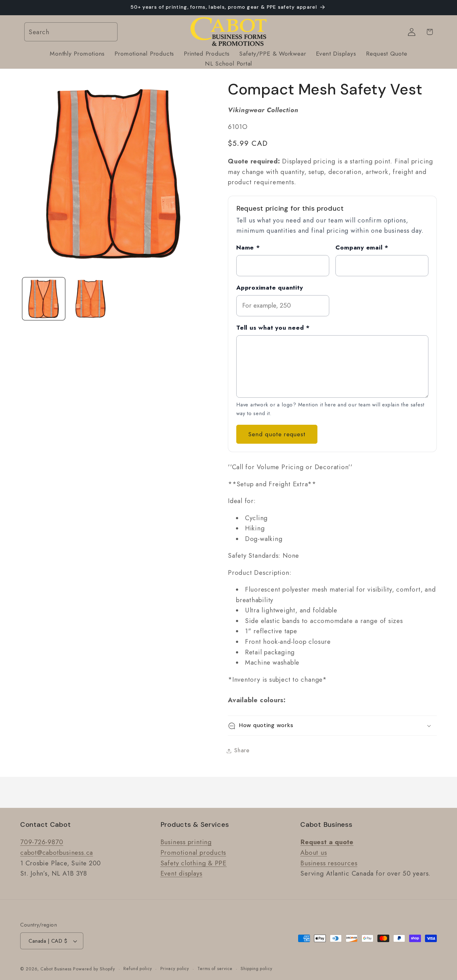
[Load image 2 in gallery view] (90, 298)
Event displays (181, 873)
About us (313, 852)
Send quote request (276, 434)
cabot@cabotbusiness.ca (56, 852)
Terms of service (215, 968)
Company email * (362, 247)
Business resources (328, 863)
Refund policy (137, 968)
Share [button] (242, 751)
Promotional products (193, 852)
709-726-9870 (41, 842)
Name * (248, 247)
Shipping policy (256, 968)
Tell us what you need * (273, 327)
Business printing (186, 842)
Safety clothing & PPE (193, 863)
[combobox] (71, 32)
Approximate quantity (269, 287)
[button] (332, 725)
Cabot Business (56, 969)
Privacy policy (174, 968)
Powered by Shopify (94, 969)
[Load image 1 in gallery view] (43, 298)
